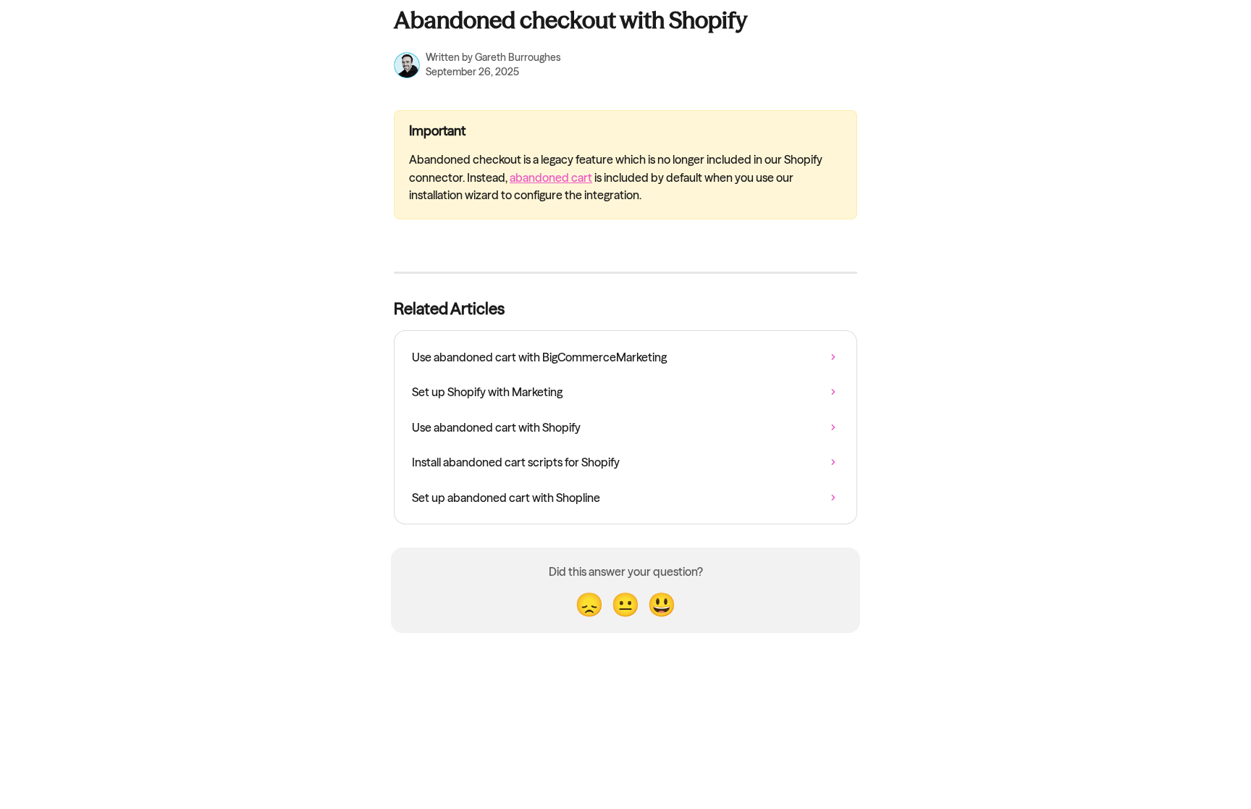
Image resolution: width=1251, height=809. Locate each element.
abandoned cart (551, 177)
